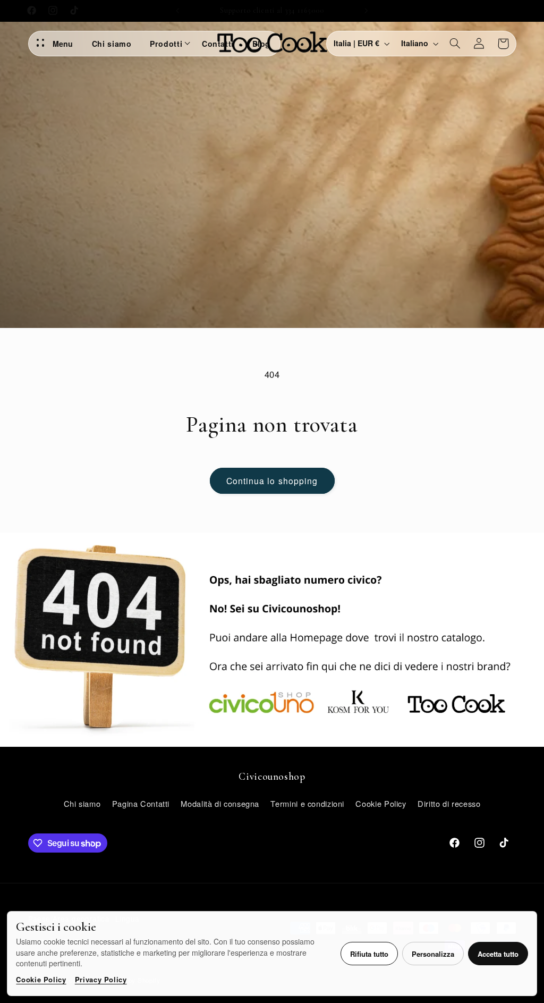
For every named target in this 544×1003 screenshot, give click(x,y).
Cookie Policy (41, 979)
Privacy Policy (101, 979)
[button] (454, 43)
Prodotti (166, 43)
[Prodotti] (188, 43)
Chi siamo (112, 43)
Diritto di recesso (449, 803)
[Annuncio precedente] (177, 10)
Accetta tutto (498, 954)
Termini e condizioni (307, 803)
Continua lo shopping (272, 480)
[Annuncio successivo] (366, 10)
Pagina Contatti (140, 803)
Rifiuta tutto (369, 954)
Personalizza (433, 954)
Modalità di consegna (220, 803)
